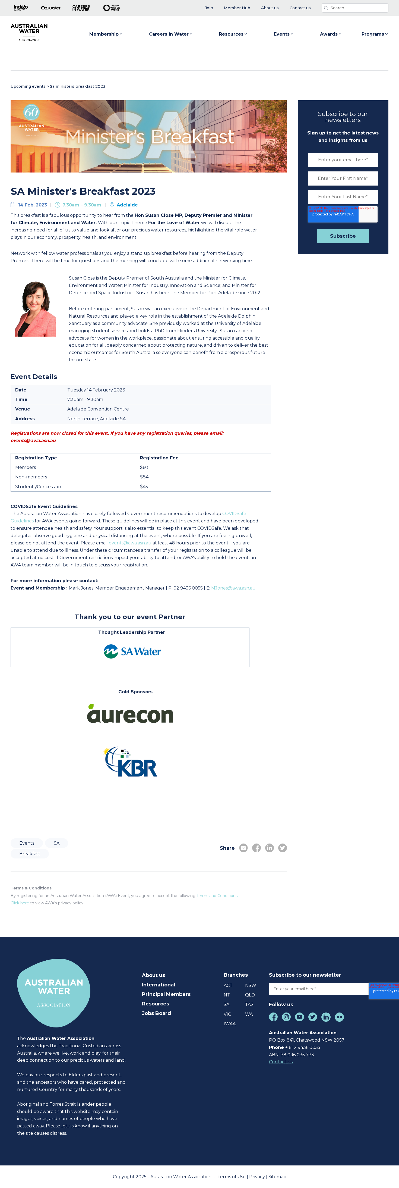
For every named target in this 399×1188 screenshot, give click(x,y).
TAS (249, 1004)
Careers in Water (169, 34)
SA (56, 843)
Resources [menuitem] (155, 1004)
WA (249, 1014)
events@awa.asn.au (130, 543)
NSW (250, 985)
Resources (231, 34)
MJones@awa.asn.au (234, 588)
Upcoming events (28, 86)
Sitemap (277, 1176)
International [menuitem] (158, 985)
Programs (373, 34)
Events (282, 34)
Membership (104, 34)
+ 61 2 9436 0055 (302, 1047)
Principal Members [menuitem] (166, 994)
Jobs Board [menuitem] (156, 1013)
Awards (329, 34)
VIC (227, 1014)
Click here (20, 903)
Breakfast (29, 853)
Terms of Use (232, 1176)
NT (227, 995)
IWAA (230, 1023)
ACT (228, 985)
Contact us (281, 1061)
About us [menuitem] (153, 975)
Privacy (257, 1176)
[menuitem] (209, 8)
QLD (250, 995)
